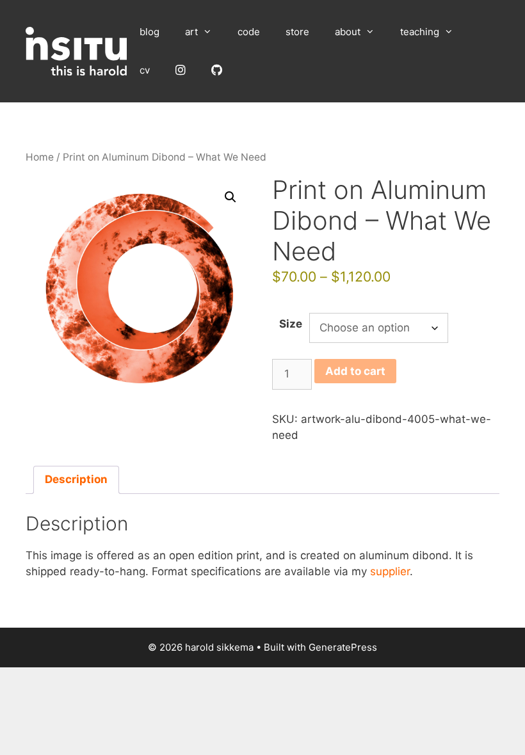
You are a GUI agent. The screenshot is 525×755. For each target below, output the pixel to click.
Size (290, 323)
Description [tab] (76, 479)
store (297, 32)
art (191, 32)
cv (145, 70)
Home (40, 157)
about (347, 32)
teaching (419, 32)
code (249, 32)
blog (149, 32)
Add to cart (355, 371)
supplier (390, 571)
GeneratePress (343, 647)
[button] (230, 197)
